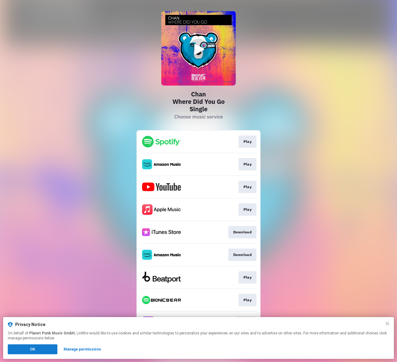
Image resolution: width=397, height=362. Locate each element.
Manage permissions (82, 349)
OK (32, 349)
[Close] (387, 324)
